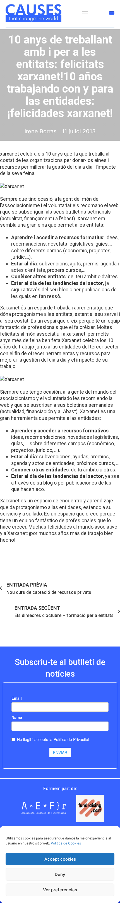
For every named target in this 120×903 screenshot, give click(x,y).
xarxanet (10, 154)
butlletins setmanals (88, 212)
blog (48, 483)
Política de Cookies (66, 843)
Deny (60, 874)
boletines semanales (90, 405)
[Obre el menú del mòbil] (85, 13)
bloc (63, 289)
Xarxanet (71, 340)
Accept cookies (60, 859)
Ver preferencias (60, 889)
